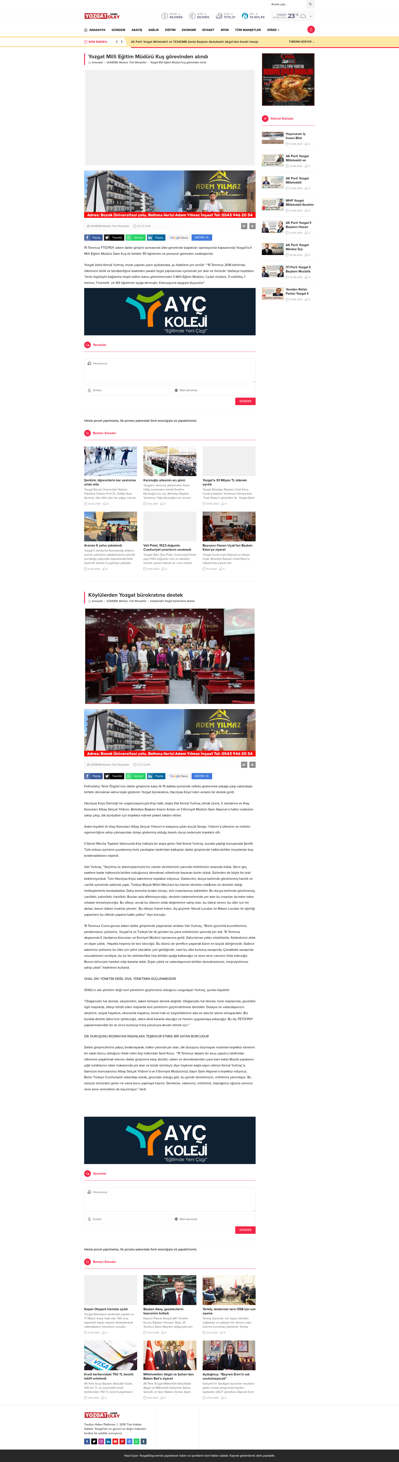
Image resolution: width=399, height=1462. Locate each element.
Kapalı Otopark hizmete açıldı (106, 1309)
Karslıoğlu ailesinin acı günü (164, 480)
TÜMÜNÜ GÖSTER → (302, 41)
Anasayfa (97, 62)
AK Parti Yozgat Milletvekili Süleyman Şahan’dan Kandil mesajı (174, 42)
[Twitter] (94, 1441)
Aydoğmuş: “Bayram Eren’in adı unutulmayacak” (226, 1376)
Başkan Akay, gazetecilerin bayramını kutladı (163, 1311)
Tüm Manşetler (138, 62)
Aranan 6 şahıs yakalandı (103, 545)
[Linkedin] (108, 1441)
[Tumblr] (144, 1441)
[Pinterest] (122, 1441)
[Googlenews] (129, 1441)
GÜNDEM (112, 62)
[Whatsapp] (136, 1441)
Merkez (123, 62)
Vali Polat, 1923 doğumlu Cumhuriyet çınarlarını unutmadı (167, 547)
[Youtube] (115, 1441)
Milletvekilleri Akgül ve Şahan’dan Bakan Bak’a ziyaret (168, 1376)
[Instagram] (101, 1441)
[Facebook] (87, 1441)
